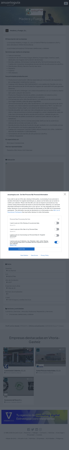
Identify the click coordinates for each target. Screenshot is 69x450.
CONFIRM (21, 249)
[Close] (65, 194)
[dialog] (34, 225)
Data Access (34, 255)
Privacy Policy (45, 255)
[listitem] (34, 219)
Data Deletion (24, 255)
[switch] (56, 223)
